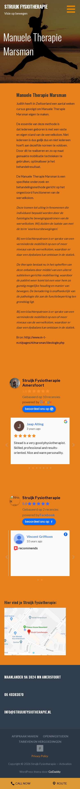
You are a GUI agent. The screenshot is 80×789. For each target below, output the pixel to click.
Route (61, 783)
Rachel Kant (51, 424)
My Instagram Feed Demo (40, 748)
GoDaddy (54, 771)
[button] (73, 11)
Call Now (22, 783)
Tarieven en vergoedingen (40, 741)
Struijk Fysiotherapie (25, 6)
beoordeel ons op (37, 408)
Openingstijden (55, 736)
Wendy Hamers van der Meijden (25, 536)
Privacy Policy (40, 756)
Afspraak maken (25, 736)
